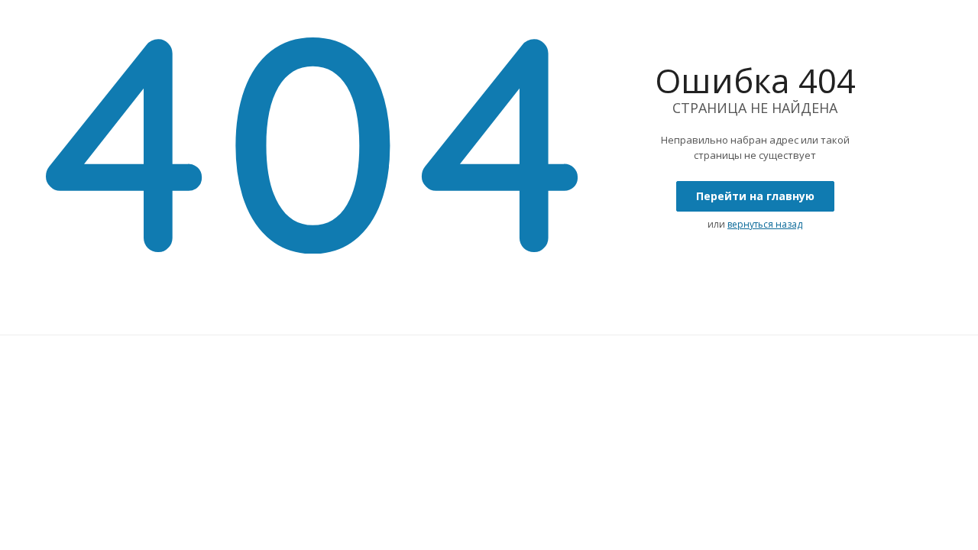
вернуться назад (764, 224)
